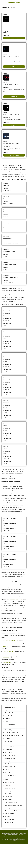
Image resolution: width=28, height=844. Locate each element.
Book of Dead (9, 715)
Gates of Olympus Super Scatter (14, 735)
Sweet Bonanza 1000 (9, 640)
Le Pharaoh (8, 741)
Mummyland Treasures (12, 761)
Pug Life (7, 769)
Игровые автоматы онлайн (12, 825)
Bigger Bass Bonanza (11, 713)
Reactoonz (8, 772)
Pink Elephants (9, 764)
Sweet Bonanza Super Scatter (13, 805)
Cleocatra (8, 718)
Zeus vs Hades (9, 822)
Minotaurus (8, 749)
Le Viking (7, 744)
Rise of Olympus (9, 782)
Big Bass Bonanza (8, 662)
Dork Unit (8, 721)
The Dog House (9, 808)
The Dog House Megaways (12, 811)
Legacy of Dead (9, 747)
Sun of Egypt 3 (9, 796)
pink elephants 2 (10, 766)
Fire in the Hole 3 (10, 724)
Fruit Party (6, 657)
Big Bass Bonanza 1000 (11, 710)
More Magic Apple (10, 758)
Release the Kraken (10, 775)
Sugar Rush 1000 (10, 788)
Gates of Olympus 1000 (11, 732)
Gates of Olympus (8, 651)
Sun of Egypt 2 (9, 793)
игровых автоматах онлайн (15, 599)
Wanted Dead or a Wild (11, 813)
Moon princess (9, 752)
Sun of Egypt (8, 791)
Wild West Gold (9, 819)
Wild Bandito (8, 816)
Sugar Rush (6, 646)
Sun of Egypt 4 (9, 799)
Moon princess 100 (10, 755)
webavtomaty (14, 2)
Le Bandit (8, 738)
